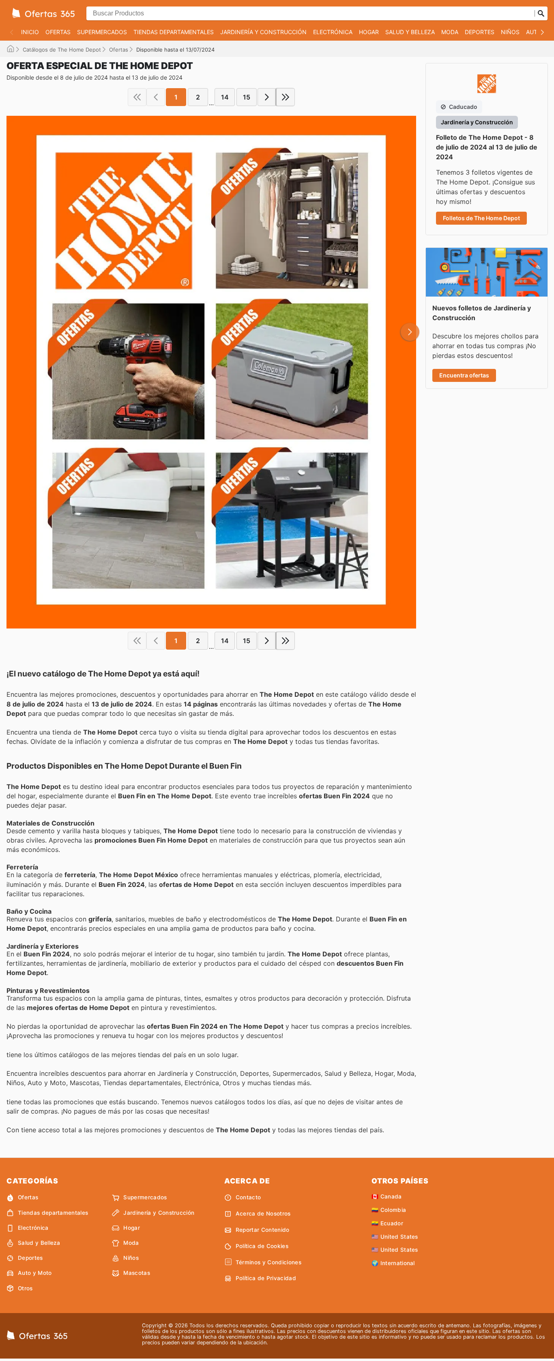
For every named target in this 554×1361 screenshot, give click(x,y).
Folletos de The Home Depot (481, 218)
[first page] (137, 97)
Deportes (479, 31)
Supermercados (102, 31)
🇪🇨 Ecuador (387, 1223)
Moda (449, 31)
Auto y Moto (35, 1273)
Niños (510, 31)
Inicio (30, 31)
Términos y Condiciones (268, 1262)
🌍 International (393, 1263)
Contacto (248, 1197)
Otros (25, 1288)
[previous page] (155, 97)
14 (225, 97)
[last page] (285, 97)
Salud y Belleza (410, 31)
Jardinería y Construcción (263, 31)
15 (246, 97)
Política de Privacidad (266, 1278)
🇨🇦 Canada (386, 1196)
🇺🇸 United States (394, 1236)
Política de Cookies (262, 1246)
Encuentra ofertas (464, 375)
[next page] (267, 97)
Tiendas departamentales (173, 31)
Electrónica (332, 31)
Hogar (369, 31)
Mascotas (136, 1273)
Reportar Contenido (263, 1230)
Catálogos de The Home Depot (62, 49)
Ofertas (58, 31)
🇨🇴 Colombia (388, 1210)
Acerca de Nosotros (263, 1213)
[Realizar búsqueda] (541, 13)
